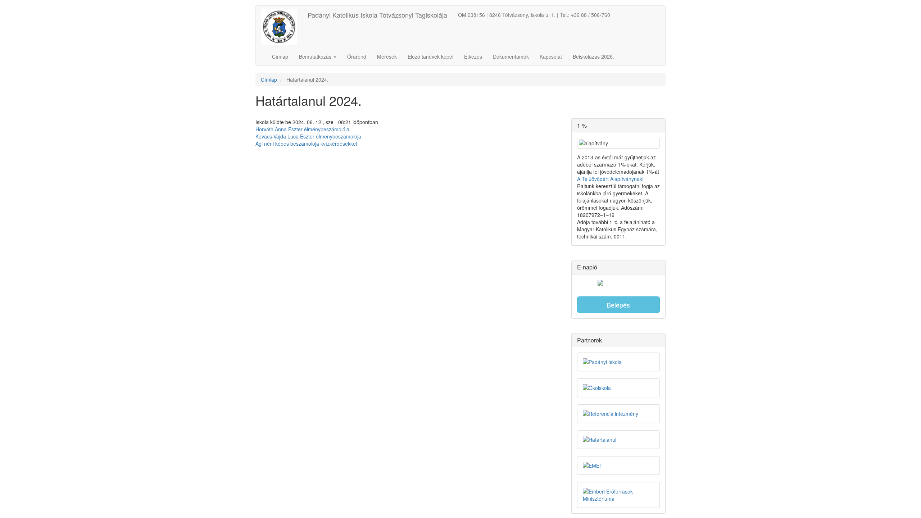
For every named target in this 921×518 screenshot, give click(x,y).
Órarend (356, 56)
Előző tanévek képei (430, 56)
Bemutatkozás (316, 56)
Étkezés (473, 56)
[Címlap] (281, 27)
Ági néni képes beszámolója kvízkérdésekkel (306, 143)
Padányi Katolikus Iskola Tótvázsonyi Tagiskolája (377, 14)
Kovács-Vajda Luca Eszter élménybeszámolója (308, 136)
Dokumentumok (511, 56)
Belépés (618, 304)
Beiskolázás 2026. (593, 56)
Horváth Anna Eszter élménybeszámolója (302, 129)
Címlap (280, 56)
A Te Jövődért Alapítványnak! (610, 178)
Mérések (387, 56)
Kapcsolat (551, 56)
